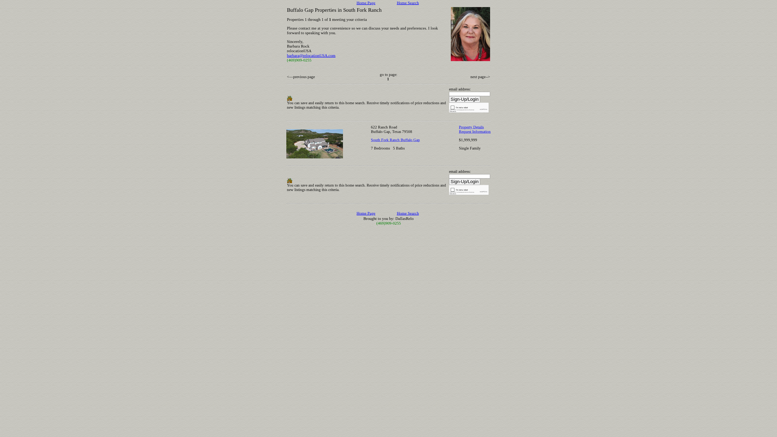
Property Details (471, 127)
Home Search (408, 3)
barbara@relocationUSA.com (311, 55)
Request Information (475, 131)
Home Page (366, 3)
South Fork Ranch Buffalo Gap (395, 140)
